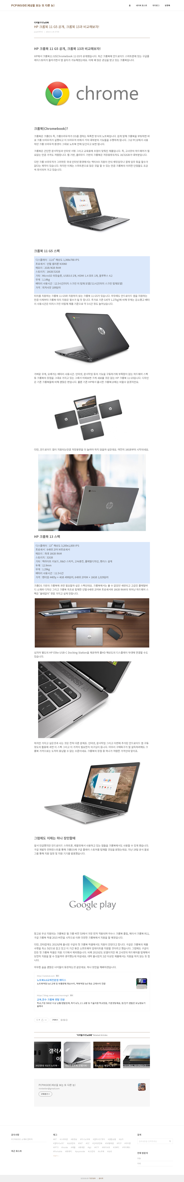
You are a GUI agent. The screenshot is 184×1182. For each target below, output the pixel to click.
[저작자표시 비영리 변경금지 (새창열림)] (64, 1020)
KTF (97, 1147)
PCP (119, 1143)
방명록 (167, 5)
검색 (170, 1141)
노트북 (101, 1151)
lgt (90, 1147)
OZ (88, 1143)
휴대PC (69, 1151)
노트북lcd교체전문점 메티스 (51, 980)
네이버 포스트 (141, 5)
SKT (81, 1143)
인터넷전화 (97, 1143)
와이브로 (106, 1147)
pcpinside (80, 1151)
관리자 (101, 1178)
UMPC (116, 1147)
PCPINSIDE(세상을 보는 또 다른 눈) (33, 5)
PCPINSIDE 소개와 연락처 (21, 1139)
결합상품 (112, 1139)
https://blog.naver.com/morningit (53, 995)
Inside (65, 1147)
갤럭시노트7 (59, 1143)
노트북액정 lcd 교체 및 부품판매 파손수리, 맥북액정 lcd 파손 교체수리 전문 (71, 983)
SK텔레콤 (110, 1143)
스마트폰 (64, 1139)
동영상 (74, 1139)
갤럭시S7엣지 (99, 1139)
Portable (58, 1151)
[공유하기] (42, 1020)
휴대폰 (82, 1147)
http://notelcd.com (46, 976)
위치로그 (155, 5)
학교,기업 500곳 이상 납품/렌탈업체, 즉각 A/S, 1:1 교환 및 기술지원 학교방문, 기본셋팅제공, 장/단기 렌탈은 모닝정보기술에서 (91, 1004)
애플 (73, 1147)
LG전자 (92, 1151)
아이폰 (128, 1143)
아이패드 (126, 1147)
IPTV (56, 1147)
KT (55, 1139)
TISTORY (92, 1178)
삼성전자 (71, 1143)
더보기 (55, 1156)
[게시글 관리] (45, 1020)
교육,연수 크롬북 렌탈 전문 (51, 999)
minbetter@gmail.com (49, 1088)
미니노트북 (85, 1139)
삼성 (110, 1151)
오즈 (122, 1139)
